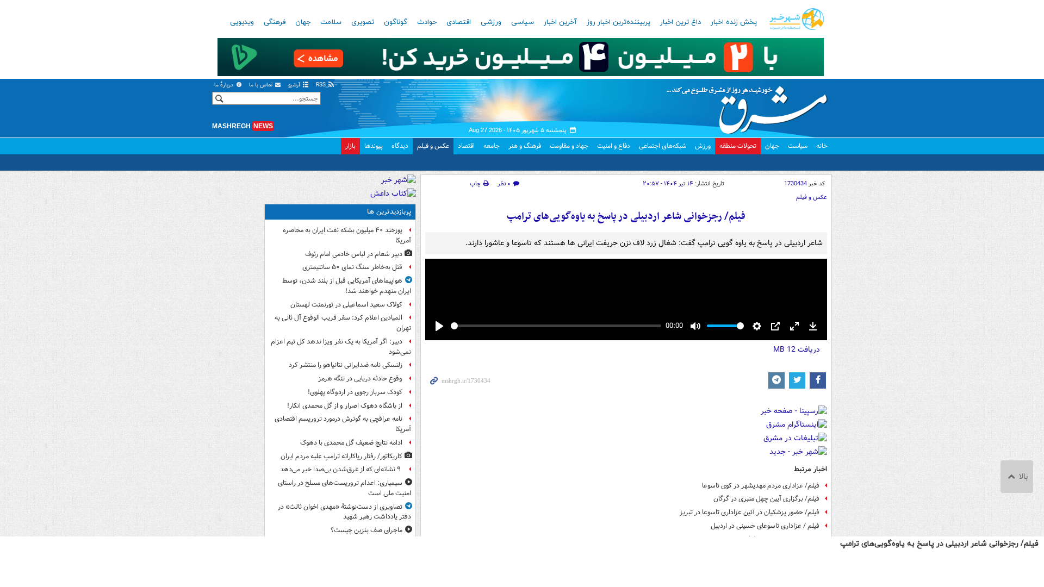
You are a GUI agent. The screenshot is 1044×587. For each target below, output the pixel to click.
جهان (302, 22)
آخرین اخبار (560, 22)
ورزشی (491, 22)
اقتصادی (458, 22)
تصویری (362, 22)
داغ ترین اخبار (680, 22)
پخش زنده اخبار (734, 22)
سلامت (330, 22)
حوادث (427, 22)
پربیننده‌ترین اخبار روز (618, 22)
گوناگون (395, 22)
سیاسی (522, 22)
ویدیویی (242, 22)
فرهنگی (274, 22)
